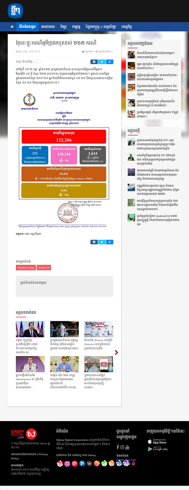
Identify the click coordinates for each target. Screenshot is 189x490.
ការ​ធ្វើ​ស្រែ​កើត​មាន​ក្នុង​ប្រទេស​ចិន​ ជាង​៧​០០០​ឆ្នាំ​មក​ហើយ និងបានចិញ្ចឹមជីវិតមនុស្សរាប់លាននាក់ (157, 205)
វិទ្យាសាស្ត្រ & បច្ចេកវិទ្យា (101, 27)
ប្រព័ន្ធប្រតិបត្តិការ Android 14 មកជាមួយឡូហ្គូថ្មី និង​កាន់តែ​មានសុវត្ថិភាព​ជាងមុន (158, 220)
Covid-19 (44, 267)
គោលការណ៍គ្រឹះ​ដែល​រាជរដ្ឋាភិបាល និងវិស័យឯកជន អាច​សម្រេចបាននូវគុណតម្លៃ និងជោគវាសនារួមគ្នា (158, 174)
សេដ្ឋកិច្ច (126, 27)
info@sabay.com (126, 459)
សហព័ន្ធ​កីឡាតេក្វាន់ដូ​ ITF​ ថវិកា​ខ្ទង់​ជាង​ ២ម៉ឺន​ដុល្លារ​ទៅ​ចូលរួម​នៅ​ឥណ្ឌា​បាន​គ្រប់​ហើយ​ (156, 159)
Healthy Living (26, 267)
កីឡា (63, 27)
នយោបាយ (48, 27)
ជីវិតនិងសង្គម (27, 27)
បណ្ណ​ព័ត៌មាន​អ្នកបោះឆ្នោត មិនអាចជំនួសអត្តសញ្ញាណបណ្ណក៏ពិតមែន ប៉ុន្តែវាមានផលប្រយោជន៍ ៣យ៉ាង (158, 190)
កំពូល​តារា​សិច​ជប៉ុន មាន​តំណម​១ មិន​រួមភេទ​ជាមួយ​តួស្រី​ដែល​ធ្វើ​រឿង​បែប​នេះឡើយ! (157, 90)
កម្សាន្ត (76, 27)
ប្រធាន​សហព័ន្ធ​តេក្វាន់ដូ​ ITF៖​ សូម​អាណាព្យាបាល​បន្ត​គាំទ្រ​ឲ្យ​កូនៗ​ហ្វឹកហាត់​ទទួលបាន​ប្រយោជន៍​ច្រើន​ (156, 144)
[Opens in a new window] (60, 463)
